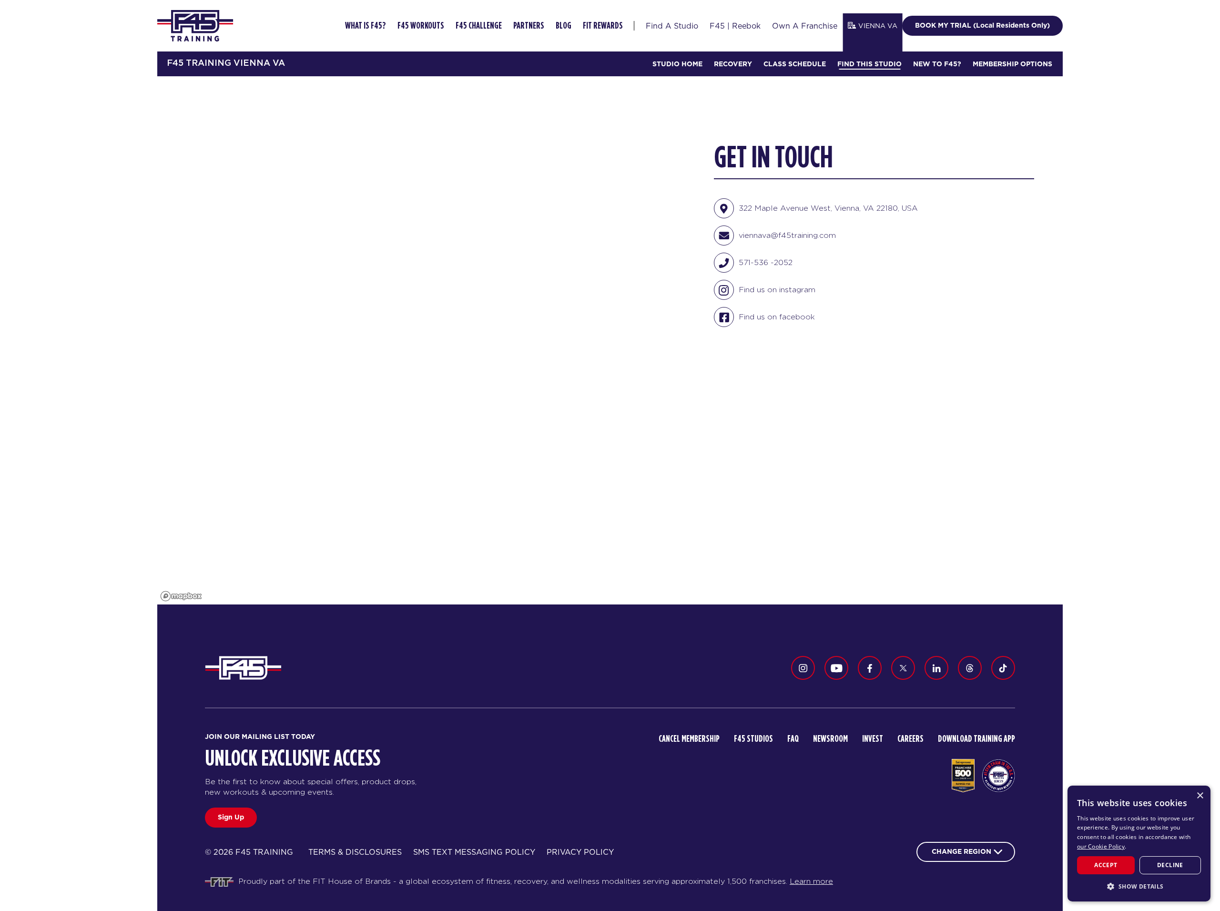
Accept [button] (1105, 865)
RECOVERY (733, 64)
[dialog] (1139, 843)
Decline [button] (1170, 865)
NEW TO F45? (937, 64)
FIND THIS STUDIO (869, 64)
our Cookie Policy (1101, 846)
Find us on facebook (777, 317)
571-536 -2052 (766, 262)
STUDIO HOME (677, 64)
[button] (1139, 886)
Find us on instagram (777, 290)
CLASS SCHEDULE (794, 64)
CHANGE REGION (961, 851)
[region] (421, 340)
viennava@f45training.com (787, 235)
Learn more (811, 881)
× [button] (1199, 795)
